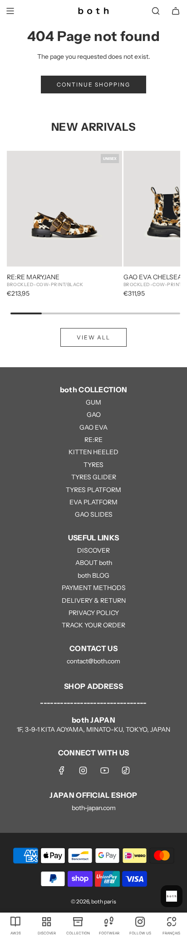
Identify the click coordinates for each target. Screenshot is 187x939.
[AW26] (15, 921)
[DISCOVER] (47, 921)
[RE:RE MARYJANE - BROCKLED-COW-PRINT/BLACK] (64, 209)
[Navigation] (10, 11)
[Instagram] (83, 770)
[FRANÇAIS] (171, 921)
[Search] (156, 11)
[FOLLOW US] (140, 921)
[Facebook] (62, 770)
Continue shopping (93, 84)
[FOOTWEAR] (109, 921)
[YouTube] (104, 770)
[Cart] (176, 11)
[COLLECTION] (78, 921)
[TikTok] (126, 770)
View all (93, 337)
